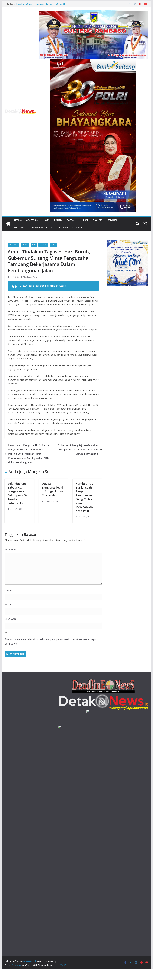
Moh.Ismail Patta (30, 277)
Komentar (11, 549)
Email (9, 604)
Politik (58, 220)
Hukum (84, 220)
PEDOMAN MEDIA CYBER (42, 227)
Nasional (19, 227)
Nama (9, 590)
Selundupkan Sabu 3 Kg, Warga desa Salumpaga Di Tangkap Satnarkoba (17, 493)
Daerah (71, 220)
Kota (46, 220)
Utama (18, 220)
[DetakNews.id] (8, 223)
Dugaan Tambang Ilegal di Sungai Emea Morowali (52, 489)
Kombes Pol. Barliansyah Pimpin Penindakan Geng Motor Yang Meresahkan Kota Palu (84, 497)
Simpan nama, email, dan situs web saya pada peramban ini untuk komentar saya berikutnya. (50, 641)
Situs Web (10, 619)
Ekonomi (98, 220)
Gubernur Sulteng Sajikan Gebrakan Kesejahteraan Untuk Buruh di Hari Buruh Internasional (78, 450)
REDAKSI (63, 227)
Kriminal (112, 220)
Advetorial (32, 220)
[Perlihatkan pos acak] (144, 223)
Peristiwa (43, 245)
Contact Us (78, 227)
